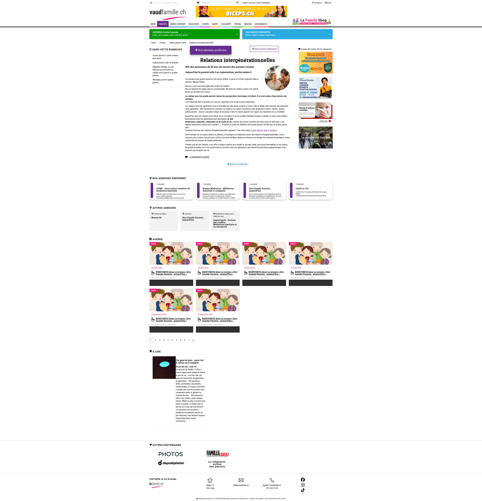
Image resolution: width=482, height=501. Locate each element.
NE (158, 3)
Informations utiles (275, 498)
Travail (237, 24)
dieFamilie (168, 3)
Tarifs (266, 498)
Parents (163, 24)
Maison (248, 24)
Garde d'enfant (178, 24)
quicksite (208, 498)
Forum (284, 498)
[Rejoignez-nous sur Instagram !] (303, 485)
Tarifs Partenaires (263, 3)
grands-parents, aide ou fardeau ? (264, 130)
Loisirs (205, 24)
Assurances (261, 24)
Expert (245, 3)
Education (194, 24)
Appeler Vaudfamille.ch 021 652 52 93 (272, 486)
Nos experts (259, 498)
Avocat (252, 3)
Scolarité (226, 24)
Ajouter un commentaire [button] (238, 164)
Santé (215, 24)
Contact (252, 498)
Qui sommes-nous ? (243, 498)
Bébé (153, 24)
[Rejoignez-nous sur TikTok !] (303, 490)
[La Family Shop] (311, 21)
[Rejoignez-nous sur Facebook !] (303, 480)
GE (154, 3)
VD (151, 3)
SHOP (175, 3)
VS (161, 3)
